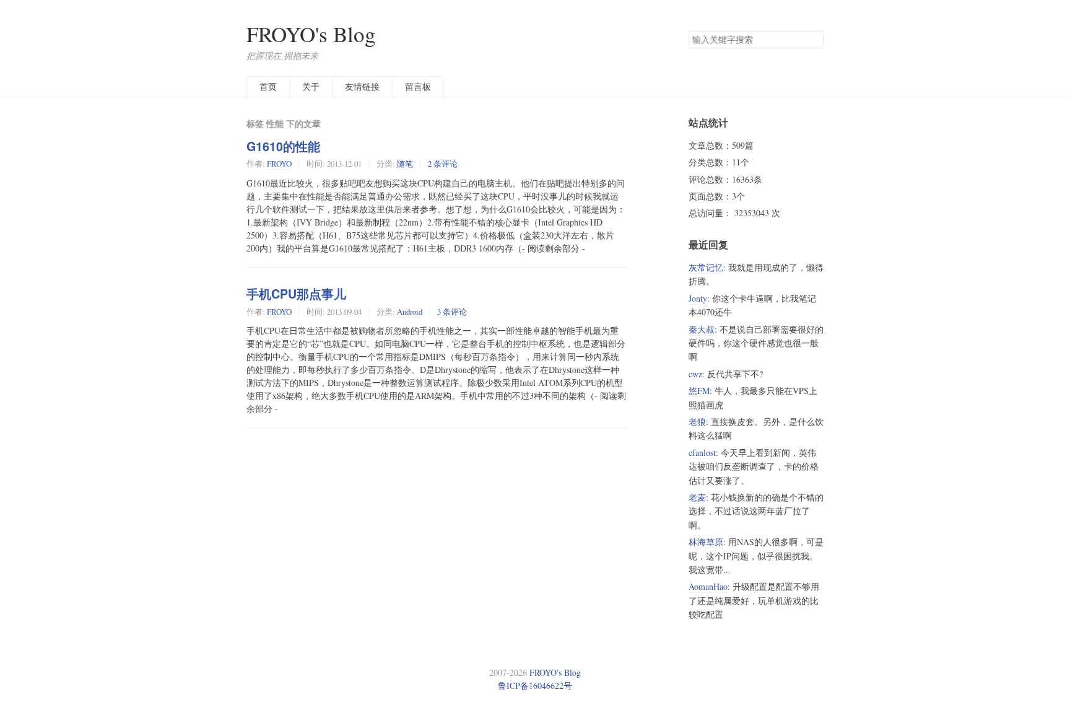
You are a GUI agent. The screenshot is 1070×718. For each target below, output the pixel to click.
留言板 (418, 86)
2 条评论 (443, 163)
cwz (695, 374)
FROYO (279, 163)
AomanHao (708, 586)
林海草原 (706, 542)
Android (409, 311)
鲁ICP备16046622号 (535, 685)
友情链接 (362, 86)
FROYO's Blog (311, 33)
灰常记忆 (706, 267)
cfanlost (702, 452)
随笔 (405, 163)
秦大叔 (702, 329)
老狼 (697, 421)
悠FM (699, 390)
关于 (311, 86)
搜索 (813, 39)
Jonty (698, 298)
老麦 (697, 497)
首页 (268, 86)
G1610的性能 (283, 146)
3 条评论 (452, 311)
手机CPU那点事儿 (296, 293)
